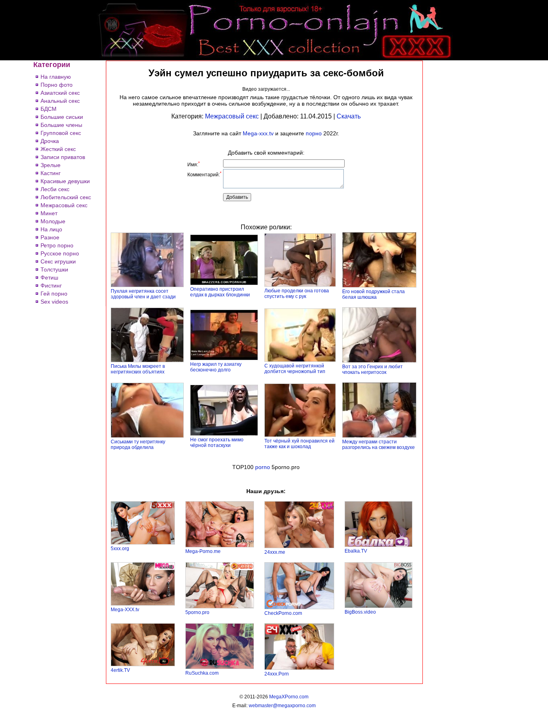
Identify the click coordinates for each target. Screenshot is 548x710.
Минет (49, 213)
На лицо (51, 229)
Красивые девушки (65, 181)
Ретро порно (57, 245)
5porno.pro (197, 612)
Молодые (53, 221)
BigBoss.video (360, 612)
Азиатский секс (60, 93)
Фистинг (51, 285)
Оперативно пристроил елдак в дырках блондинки (220, 292)
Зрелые (51, 165)
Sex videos (54, 301)
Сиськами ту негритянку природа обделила (138, 444)
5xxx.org (120, 548)
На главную (56, 76)
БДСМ (49, 109)
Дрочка (50, 141)
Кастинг (51, 173)
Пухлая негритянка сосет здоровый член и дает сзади (143, 294)
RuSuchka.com (202, 673)
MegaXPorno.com (289, 697)
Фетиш (49, 277)
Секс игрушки (58, 261)
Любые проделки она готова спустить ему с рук (296, 293)
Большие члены (61, 125)
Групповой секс (61, 133)
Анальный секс (60, 101)
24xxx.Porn (276, 674)
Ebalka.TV (356, 551)
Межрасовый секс (64, 205)
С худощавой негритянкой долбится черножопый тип (294, 368)
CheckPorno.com (283, 613)
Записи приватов (63, 157)
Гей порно (54, 293)
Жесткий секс (58, 149)
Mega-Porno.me (203, 551)
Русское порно (60, 253)
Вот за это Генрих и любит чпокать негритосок (372, 369)
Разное (50, 237)
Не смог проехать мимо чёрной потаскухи (217, 442)
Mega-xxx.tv (258, 133)
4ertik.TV (120, 670)
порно (314, 133)
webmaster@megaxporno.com (282, 705)
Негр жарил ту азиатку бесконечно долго (216, 367)
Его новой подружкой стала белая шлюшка (373, 294)
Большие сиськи (62, 117)
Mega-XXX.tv (125, 609)
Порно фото (57, 85)
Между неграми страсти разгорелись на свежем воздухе (378, 444)
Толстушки (54, 269)
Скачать (349, 116)
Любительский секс (66, 197)
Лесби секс (55, 189)
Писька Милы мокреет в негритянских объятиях (138, 369)
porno (262, 467)
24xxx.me (274, 552)
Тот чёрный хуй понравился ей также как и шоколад (299, 443)
